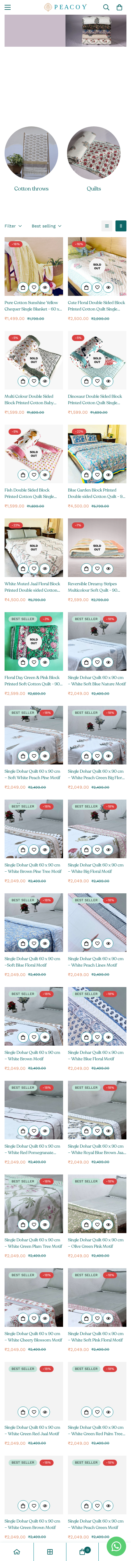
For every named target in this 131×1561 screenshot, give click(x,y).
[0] (119, 7)
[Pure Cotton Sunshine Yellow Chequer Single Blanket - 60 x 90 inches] (34, 266)
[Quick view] (45, 287)
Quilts (94, 188)
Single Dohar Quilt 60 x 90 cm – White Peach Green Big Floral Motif (96, 774)
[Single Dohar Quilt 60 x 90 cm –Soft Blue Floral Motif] (34, 922)
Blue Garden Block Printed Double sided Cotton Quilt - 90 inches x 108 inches (96, 493)
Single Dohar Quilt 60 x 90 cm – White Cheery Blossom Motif (33, 1337)
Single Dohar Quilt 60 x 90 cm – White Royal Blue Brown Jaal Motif (96, 1149)
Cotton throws (31, 188)
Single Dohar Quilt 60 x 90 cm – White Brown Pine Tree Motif (33, 868)
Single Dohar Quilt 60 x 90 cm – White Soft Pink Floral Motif (96, 1337)
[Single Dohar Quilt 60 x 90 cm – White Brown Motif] (34, 1016)
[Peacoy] (65, 7)
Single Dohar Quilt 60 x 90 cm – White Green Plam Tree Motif (33, 1243)
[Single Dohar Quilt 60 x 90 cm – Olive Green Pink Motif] (97, 1203)
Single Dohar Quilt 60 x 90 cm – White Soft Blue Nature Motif (97, 681)
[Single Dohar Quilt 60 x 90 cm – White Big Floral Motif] (97, 829)
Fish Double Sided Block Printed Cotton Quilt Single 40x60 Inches (29, 493)
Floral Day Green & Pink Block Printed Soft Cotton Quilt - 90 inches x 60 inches (32, 681)
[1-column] (106, 225)
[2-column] (120, 225)
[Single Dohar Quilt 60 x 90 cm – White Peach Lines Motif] (97, 922)
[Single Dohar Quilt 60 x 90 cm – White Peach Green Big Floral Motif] (97, 735)
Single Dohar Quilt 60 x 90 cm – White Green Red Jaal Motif (32, 1431)
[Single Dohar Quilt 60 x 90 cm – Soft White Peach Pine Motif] (34, 735)
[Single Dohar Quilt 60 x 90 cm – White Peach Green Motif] (97, 1485)
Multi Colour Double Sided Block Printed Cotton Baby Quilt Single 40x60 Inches (29, 400)
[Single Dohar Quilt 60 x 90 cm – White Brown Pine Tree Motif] (34, 829)
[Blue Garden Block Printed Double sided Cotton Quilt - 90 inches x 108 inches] (97, 454)
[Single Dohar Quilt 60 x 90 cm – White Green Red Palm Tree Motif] (97, 1391)
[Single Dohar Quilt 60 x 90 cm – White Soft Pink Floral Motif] (97, 1297)
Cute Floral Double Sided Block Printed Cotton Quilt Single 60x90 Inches (96, 306)
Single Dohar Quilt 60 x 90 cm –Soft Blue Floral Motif (32, 962)
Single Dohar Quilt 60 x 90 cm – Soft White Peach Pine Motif (32, 774)
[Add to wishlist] (34, 287)
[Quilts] (94, 153)
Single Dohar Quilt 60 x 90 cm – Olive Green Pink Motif (96, 1243)
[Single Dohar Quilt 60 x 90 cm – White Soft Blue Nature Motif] (97, 641)
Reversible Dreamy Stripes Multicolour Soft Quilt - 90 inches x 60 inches (92, 587)
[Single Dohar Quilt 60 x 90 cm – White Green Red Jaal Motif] (34, 1391)
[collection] (50, 1552)
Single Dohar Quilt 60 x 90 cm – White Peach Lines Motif (96, 962)
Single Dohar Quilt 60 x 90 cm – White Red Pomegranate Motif (32, 1149)
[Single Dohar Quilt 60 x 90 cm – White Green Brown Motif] (34, 1485)
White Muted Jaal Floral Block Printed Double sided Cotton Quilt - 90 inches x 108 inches (32, 587)
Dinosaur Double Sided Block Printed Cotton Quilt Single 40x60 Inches (95, 400)
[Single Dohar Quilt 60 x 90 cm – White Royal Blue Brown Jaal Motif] (97, 1110)
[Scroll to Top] (120, 1529)
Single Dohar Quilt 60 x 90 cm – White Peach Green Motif (96, 1524)
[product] (16, 1552)
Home (18, 67)
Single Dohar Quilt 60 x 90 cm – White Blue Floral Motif (96, 1056)
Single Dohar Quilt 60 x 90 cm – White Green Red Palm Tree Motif (96, 1431)
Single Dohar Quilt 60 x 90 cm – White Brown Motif (32, 1056)
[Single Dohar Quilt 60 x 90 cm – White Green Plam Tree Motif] (34, 1203)
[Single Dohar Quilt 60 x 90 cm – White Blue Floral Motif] (97, 1016)
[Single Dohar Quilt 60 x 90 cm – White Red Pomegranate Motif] (34, 1110)
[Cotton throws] (31, 153)
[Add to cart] (23, 287)
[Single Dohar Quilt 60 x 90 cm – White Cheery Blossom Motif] (34, 1297)
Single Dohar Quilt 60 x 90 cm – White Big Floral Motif (96, 868)
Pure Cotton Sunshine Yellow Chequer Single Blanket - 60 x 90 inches (32, 306)
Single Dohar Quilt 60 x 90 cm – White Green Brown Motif (32, 1524)
